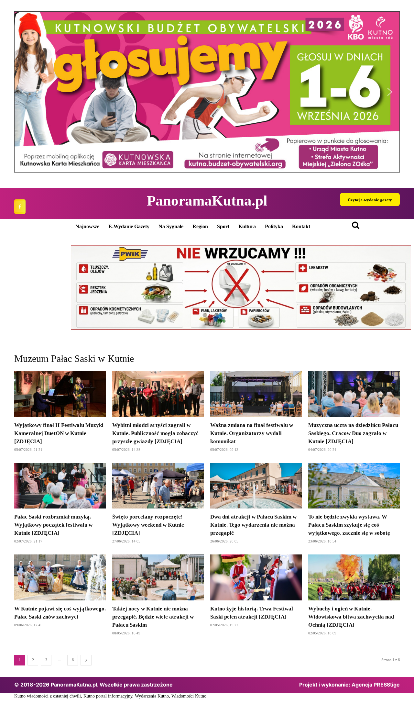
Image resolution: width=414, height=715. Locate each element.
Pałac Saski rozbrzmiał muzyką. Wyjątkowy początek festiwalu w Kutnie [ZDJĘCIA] (53, 525)
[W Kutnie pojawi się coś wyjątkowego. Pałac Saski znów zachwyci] (60, 577)
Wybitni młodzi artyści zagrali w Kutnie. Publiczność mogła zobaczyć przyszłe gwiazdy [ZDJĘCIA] (155, 433)
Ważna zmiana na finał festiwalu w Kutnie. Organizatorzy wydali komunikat (251, 433)
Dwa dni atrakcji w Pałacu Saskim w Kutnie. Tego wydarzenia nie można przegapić (253, 525)
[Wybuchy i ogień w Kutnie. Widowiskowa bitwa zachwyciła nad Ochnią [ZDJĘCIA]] (354, 577)
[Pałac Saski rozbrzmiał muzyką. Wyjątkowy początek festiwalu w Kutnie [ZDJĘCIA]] (60, 486)
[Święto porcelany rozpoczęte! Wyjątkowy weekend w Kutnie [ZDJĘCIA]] (158, 486)
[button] (207, 92)
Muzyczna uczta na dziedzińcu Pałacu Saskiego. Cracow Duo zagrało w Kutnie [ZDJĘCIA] (353, 433)
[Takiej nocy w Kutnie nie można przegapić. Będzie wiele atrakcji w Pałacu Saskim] (158, 577)
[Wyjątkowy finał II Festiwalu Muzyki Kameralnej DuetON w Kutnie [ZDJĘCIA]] (60, 394)
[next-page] (86, 660)
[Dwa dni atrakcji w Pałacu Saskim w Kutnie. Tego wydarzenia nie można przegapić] (256, 486)
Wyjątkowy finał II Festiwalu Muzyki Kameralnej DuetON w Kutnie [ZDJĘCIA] (59, 433)
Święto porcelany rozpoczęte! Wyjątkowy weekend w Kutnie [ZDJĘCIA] (148, 525)
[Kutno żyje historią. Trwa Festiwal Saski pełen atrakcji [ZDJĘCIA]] (256, 577)
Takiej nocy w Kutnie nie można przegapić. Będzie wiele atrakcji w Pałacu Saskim (153, 617)
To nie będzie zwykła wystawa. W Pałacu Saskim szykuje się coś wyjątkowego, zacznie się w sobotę (349, 525)
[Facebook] (20, 206)
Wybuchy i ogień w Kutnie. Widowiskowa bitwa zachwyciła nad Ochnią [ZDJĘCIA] (351, 617)
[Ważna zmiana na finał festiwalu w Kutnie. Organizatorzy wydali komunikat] (256, 394)
